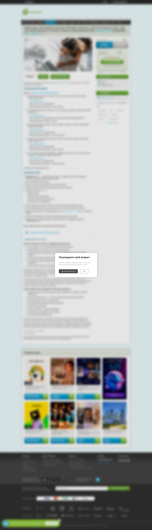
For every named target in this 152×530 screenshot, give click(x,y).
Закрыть (94, 255)
